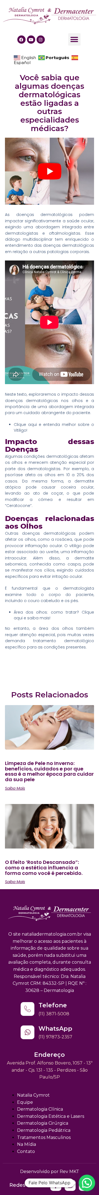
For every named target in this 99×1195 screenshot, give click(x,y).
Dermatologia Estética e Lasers (50, 1116)
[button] (74, 39)
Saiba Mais (15, 788)
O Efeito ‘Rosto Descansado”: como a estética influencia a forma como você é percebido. (43, 868)
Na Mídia (26, 1144)
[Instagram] (41, 39)
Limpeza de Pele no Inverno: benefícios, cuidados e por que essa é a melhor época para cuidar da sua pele (49, 771)
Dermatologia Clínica (40, 1109)
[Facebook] (21, 39)
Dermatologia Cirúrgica (42, 1123)
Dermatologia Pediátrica (43, 1130)
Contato (26, 1151)
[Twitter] (55, 1185)
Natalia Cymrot (33, 1095)
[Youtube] (31, 39)
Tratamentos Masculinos (44, 1137)
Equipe (25, 1102)
